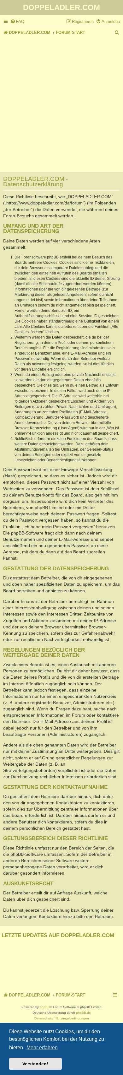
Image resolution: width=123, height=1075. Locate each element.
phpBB (45, 1007)
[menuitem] (17, 21)
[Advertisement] (61, 101)
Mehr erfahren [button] (42, 1047)
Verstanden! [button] (35, 1063)
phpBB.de (83, 1012)
